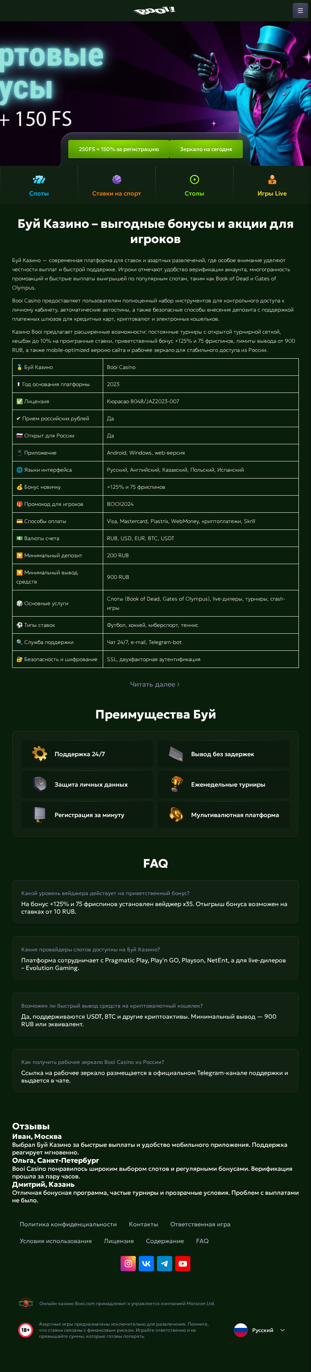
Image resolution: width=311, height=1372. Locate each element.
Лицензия (119, 1241)
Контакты (143, 1224)
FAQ (202, 1241)
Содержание (165, 1241)
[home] (155, 10)
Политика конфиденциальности (68, 1224)
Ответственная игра (200, 1224)
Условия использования (56, 1241)
